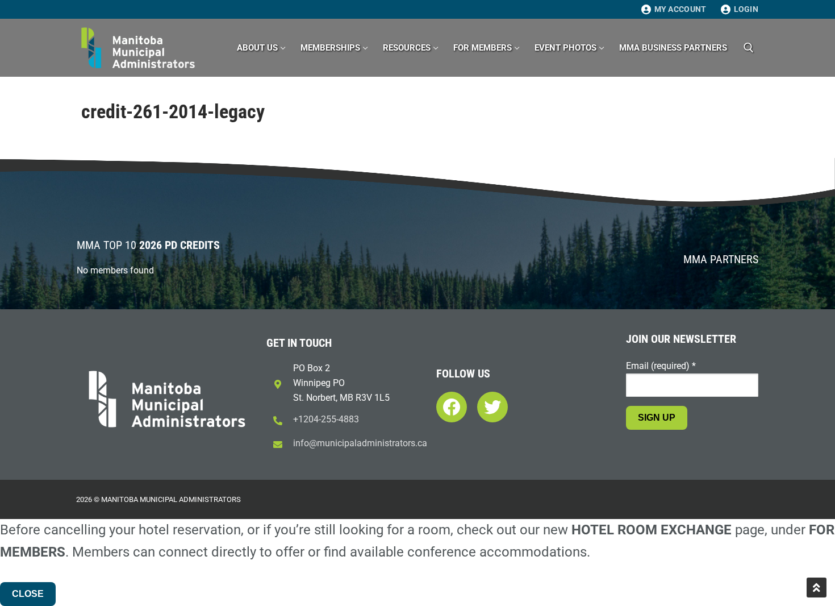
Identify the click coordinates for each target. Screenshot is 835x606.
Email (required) (661, 365)
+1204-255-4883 (326, 419)
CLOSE (28, 594)
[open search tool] (749, 48)
